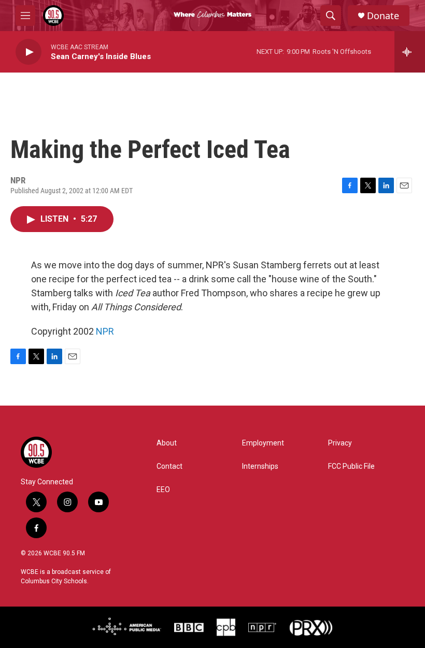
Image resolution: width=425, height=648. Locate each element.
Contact (169, 466)
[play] (28, 52)
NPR (105, 331)
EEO (163, 490)
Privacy (340, 443)
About (167, 443)
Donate (383, 15)
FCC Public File (351, 466)
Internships (260, 466)
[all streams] (409, 52)
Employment (263, 443)
